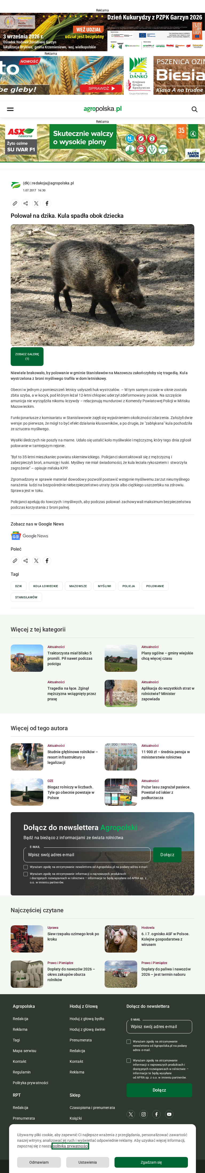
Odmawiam (39, 1162)
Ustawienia (87, 1162)
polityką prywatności (70, 1146)
